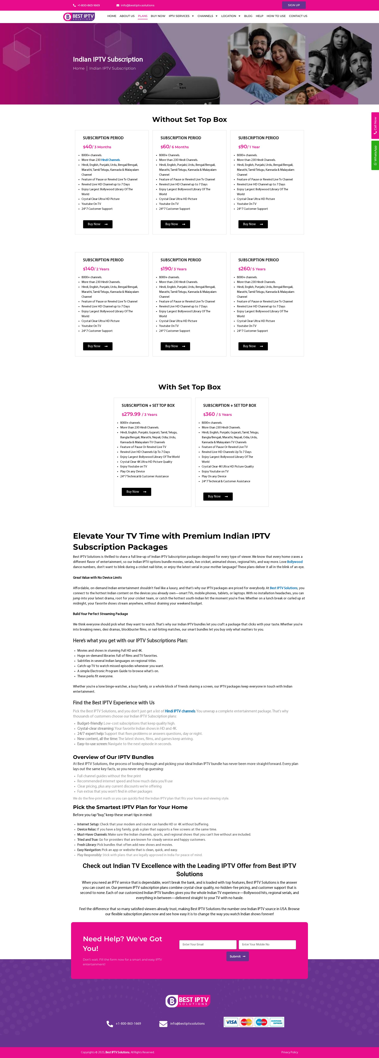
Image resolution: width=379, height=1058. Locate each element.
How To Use (276, 16)
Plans (142, 16)
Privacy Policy (289, 1052)
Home (111, 16)
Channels (205, 16)
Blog (248, 16)
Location (228, 16)
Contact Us (298, 16)
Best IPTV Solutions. (118, 1052)
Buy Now (158, 16)
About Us (127, 16)
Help (259, 16)
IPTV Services (179, 16)
